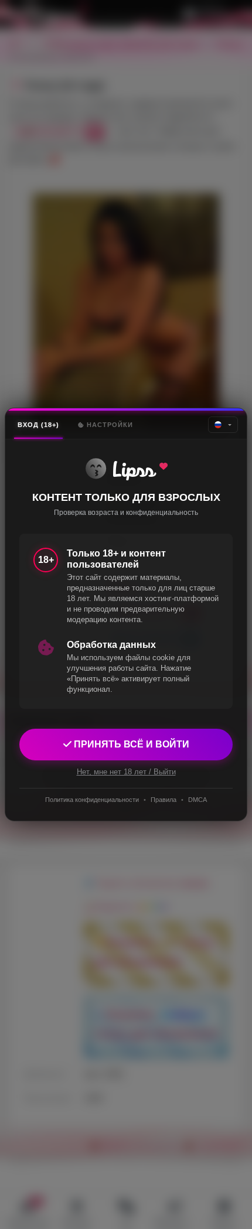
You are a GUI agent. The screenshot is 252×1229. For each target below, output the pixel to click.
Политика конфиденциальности (92, 799)
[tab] (38, 425)
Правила (163, 799)
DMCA (197, 799)
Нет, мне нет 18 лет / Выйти (126, 771)
